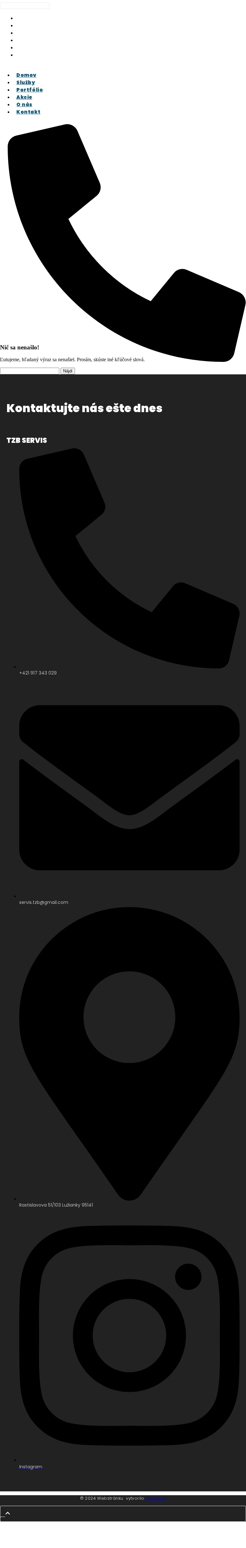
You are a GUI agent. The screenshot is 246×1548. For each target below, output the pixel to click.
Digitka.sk (156, 1498)
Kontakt (30, 55)
